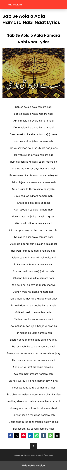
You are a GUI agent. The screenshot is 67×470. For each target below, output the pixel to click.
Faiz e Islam (15, 4)
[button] (10, 435)
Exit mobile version (33, 465)
